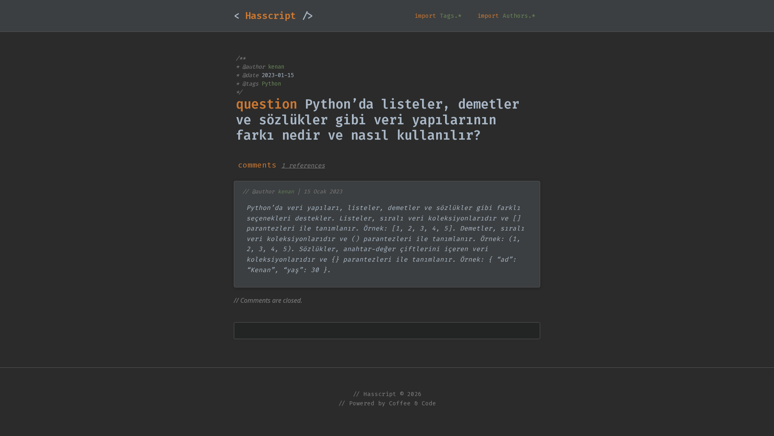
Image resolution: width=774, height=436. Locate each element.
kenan (276, 67)
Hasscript (273, 15)
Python (271, 84)
